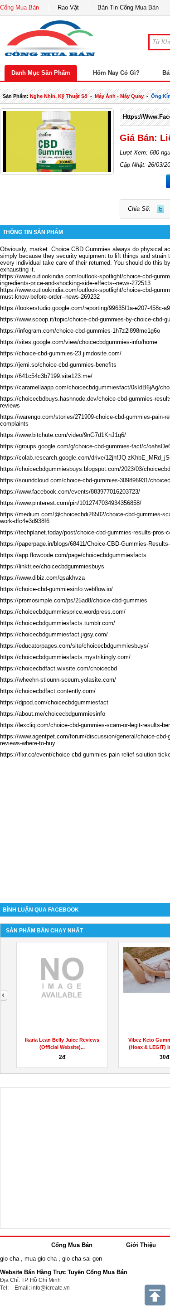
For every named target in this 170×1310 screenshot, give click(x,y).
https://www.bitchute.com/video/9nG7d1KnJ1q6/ (63, 435)
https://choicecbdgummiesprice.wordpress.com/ (63, 611)
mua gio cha (40, 1258)
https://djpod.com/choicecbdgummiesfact (54, 702)
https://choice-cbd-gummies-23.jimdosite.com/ (60, 353)
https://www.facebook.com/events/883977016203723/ (70, 491)
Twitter (160, 209)
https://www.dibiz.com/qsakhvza (42, 577)
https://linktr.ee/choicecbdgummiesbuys (52, 566)
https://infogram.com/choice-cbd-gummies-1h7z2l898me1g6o (80, 330)
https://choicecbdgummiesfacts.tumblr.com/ (57, 623)
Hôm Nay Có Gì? (116, 72)
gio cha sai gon (82, 1258)
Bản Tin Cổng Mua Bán (128, 7)
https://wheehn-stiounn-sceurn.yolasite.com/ (58, 679)
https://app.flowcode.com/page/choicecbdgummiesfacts (73, 555)
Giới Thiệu (141, 1245)
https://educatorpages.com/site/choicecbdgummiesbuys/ (74, 645)
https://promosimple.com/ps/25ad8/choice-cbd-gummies (73, 600)
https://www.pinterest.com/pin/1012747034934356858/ (70, 503)
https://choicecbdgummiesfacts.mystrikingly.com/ (65, 657)
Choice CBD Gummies (81, 249)
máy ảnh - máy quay (119, 96)
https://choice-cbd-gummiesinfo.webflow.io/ (56, 589)
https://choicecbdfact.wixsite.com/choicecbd (58, 668)
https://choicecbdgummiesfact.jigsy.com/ (54, 634)
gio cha (9, 1258)
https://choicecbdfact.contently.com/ (48, 691)
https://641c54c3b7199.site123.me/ (46, 376)
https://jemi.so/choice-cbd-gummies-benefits (58, 364)
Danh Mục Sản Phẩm (40, 72)
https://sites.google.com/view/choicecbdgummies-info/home (78, 342)
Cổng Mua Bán (19, 7)
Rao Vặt (68, 7)
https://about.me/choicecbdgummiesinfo (52, 713)
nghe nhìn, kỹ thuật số (58, 96)
